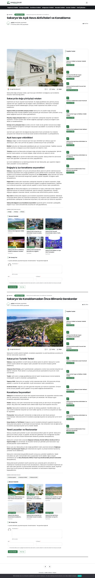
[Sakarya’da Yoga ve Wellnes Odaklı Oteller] (76, 112)
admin (12, 22)
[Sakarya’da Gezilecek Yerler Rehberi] (76, 126)
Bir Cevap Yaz (13, 257)
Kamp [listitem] (16, 211)
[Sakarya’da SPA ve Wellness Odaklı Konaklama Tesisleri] (16, 246)
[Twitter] (49, 566)
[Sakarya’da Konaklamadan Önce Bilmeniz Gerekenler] (76, 168)
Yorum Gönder (12, 287)
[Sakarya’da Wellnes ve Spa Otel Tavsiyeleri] (53, 246)
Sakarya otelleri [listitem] (22, 477)
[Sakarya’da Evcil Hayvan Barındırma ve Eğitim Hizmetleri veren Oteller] (35, 246)
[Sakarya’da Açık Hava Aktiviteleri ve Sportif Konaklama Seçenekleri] (53, 511)
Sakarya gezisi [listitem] (12, 477)
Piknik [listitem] (22, 211)
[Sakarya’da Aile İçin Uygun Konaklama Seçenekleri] (76, 74)
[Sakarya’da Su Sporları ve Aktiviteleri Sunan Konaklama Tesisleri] (35, 227)
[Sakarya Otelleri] (14, 2)
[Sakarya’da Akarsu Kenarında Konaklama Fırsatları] (16, 511)
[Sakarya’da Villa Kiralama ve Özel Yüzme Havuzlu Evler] (16, 492)
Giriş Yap (22, 287)
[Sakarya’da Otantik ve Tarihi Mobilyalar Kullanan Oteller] (53, 492)
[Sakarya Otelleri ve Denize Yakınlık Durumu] (76, 60)
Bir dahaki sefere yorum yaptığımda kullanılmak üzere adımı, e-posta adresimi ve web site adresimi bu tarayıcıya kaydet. (35, 283)
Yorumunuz (15, 263)
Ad (9, 276)
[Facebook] (45, 566)
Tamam (79, 575)
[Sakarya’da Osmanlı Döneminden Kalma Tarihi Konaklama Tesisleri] (53, 227)
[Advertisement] (47, 37)
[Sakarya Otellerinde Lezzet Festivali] (76, 98)
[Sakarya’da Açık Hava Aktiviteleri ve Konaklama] (76, 140)
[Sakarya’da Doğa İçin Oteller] (16, 227)
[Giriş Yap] (86, 2)
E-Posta (38, 276)
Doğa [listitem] (9, 211)
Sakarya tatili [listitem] (33, 477)
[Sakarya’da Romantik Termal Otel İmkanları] (76, 86)
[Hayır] (93, 576)
